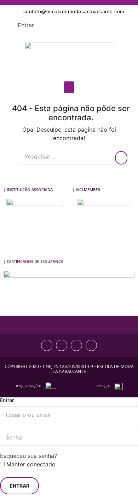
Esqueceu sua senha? (28, 455)
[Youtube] (76, 345)
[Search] (121, 158)
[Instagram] (46, 345)
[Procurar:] (69, 156)
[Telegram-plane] (91, 345)
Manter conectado (30, 464)
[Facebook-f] (61, 345)
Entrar (26, 25)
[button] (69, 87)
